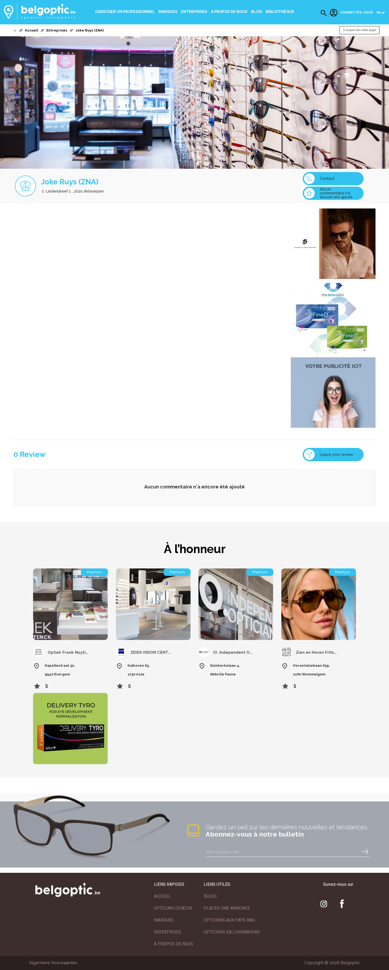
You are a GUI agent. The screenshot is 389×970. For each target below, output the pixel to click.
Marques (168, 12)
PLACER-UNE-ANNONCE (227, 908)
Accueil (31, 30)
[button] (324, 13)
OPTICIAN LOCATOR (173, 908)
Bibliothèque (280, 12)
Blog (256, 12)
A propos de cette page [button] (359, 30)
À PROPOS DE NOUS (173, 943)
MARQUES (164, 920)
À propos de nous (229, 12)
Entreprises (194, 12)
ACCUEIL (162, 896)
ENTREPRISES (167, 932)
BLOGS (210, 896)
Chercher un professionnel (125, 12)
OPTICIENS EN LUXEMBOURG (232, 932)
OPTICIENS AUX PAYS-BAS (229, 920)
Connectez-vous (356, 13)
